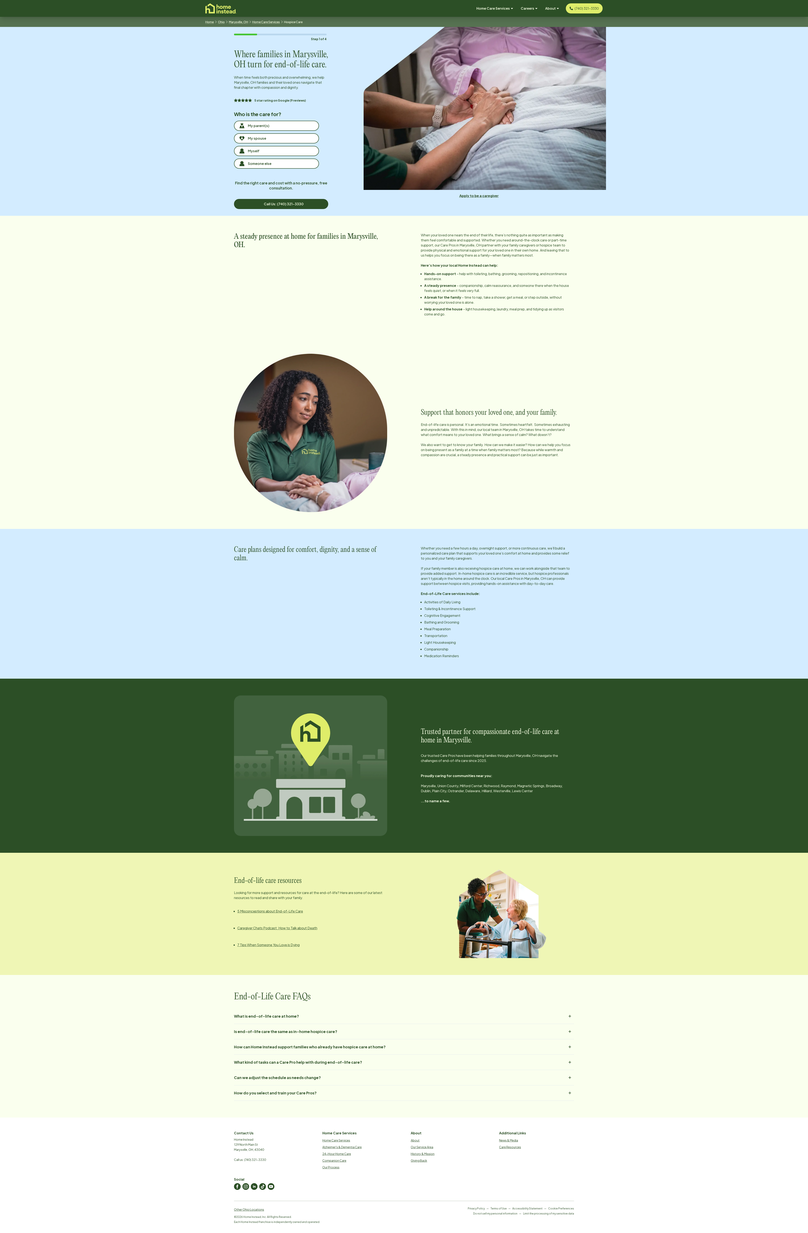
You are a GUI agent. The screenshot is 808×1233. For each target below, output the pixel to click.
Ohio (221, 22)
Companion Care (334, 1160)
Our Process (330, 1167)
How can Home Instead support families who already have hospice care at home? (310, 1046)
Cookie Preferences (561, 1208)
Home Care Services (266, 22)
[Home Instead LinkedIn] (254, 1186)
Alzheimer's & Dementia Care (342, 1147)
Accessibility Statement (527, 1208)
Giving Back (419, 1160)
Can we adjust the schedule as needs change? (277, 1077)
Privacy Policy (476, 1208)
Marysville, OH (238, 22)
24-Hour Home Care (336, 1154)
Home (209, 22)
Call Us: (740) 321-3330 (284, 204)
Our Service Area (422, 1147)
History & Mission (423, 1154)
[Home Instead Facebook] (237, 1186)
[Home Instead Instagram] (245, 1186)
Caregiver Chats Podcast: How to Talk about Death (277, 928)
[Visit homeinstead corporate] (221, 8)
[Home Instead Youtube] (271, 1186)
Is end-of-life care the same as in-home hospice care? (285, 1031)
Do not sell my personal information (495, 1213)
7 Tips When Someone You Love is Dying (268, 945)
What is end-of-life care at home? (266, 1016)
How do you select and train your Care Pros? (275, 1092)
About (415, 1140)
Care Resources (510, 1147)
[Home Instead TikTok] (262, 1186)
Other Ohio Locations (249, 1209)
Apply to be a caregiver (479, 195)
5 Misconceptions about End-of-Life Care (270, 911)
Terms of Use (498, 1208)
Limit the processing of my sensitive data (548, 1213)
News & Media (508, 1140)
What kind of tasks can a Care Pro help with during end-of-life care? (298, 1062)
